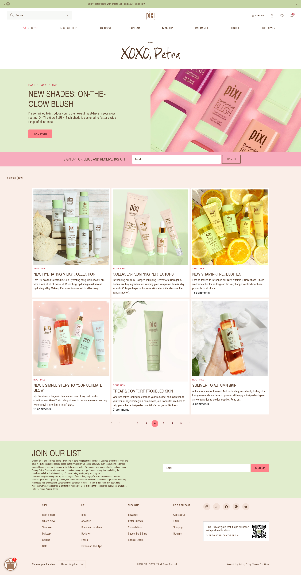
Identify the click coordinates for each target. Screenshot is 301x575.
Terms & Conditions (260, 564)
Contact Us (179, 514)
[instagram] (206, 506)
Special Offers (136, 540)
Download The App (91, 546)
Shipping (178, 527)
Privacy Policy (245, 564)
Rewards (259, 15)
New (30, 28)
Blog (83, 514)
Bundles (235, 28)
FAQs (176, 521)
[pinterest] (236, 506)
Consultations (135, 527)
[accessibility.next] (296, 3)
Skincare (135, 28)
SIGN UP (231, 159)
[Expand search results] (67, 15)
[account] (272, 16)
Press (84, 540)
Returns (177, 533)
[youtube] (245, 506)
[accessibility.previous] (4, 3)
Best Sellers (69, 28)
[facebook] (226, 506)
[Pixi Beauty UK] (150, 16)
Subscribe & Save (137, 533)
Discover (268, 28)
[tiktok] (216, 506)
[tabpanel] (150, 301)
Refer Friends (135, 521)
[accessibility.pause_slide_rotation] (8, 4)
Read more (40, 133)
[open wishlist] (282, 16)
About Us (86, 521)
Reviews (86, 533)
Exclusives (105, 28)
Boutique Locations (91, 527)
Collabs (46, 540)
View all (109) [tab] (15, 178)
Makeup (167, 28)
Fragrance (201, 28)
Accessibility (232, 564)
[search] (12, 15)
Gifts (44, 546)
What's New (48, 521)
